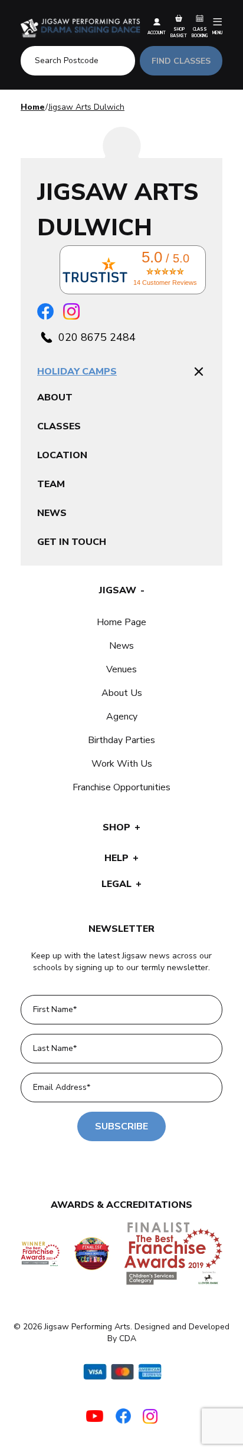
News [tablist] (52, 513)
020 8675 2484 (97, 337)
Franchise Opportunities (121, 787)
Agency (121, 716)
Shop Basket (178, 32)
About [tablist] (55, 397)
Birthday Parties (121, 740)
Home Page (121, 622)
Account (156, 32)
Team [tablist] (51, 484)
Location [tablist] (62, 455)
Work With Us (121, 763)
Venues (121, 669)
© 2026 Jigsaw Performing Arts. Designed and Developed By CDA (121, 1332)
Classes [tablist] (59, 426)
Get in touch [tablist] (71, 542)
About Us (121, 692)
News (121, 645)
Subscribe (121, 1126)
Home (33, 107)
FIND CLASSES (181, 61)
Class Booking (200, 32)
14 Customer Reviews (165, 282)
